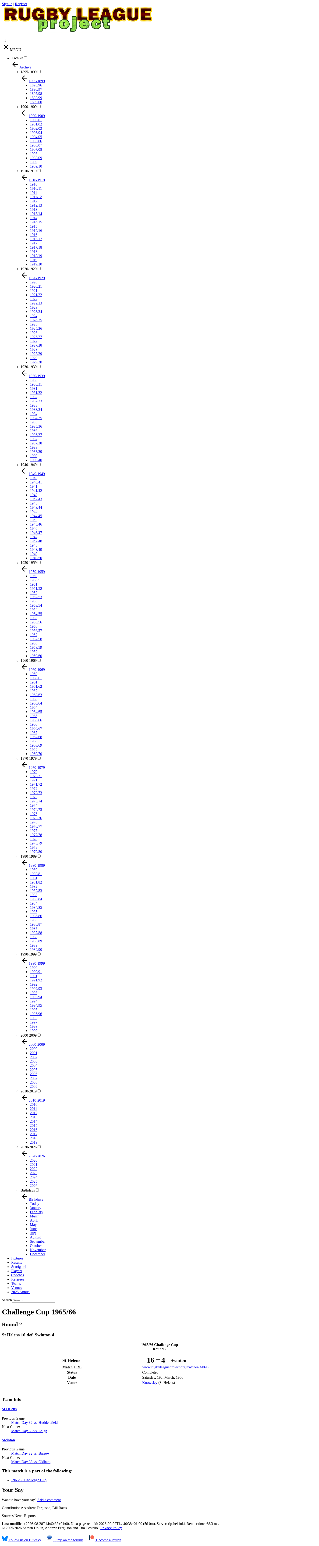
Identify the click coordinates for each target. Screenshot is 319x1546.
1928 (33, 349)
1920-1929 (29, 269)
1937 (33, 439)
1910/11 (36, 188)
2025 (33, 1181)
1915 (33, 226)
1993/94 (36, 997)
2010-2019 (29, 1091)
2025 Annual (20, 1292)
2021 (33, 1165)
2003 (33, 1061)
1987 (33, 928)
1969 (33, 750)
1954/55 (36, 614)
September (38, 1241)
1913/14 (36, 214)
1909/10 (36, 166)
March (34, 1216)
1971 (33, 780)
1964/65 (36, 712)
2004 (33, 1065)
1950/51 (36, 580)
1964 (33, 707)
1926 (33, 333)
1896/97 (36, 89)
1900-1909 (29, 107)
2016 (33, 1130)
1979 (33, 847)
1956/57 (36, 631)
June (33, 1229)
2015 (33, 1125)
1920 (33, 282)
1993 (33, 993)
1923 (33, 307)
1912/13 (36, 205)
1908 (33, 154)
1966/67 (36, 728)
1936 (33, 431)
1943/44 (36, 507)
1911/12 (36, 197)
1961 (33, 682)
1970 (33, 772)
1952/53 (36, 597)
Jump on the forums (68, 1540)
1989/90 (36, 950)
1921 (33, 291)
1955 (33, 618)
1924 (33, 316)
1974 (33, 805)
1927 (33, 341)
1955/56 (36, 622)
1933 (33, 405)
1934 (33, 414)
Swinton (8, 1440)
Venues (16, 1288)
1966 (33, 724)
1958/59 (36, 647)
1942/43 (36, 499)
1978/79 (36, 843)
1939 (33, 456)
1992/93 (36, 989)
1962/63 (36, 695)
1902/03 (36, 128)
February (36, 1212)
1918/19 (36, 256)
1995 (33, 1010)
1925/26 (36, 328)
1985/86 (36, 916)
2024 (33, 1177)
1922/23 (36, 303)
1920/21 (36, 286)
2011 (33, 1109)
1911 (33, 193)
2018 (33, 1138)
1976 (33, 822)
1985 (33, 912)
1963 (33, 699)
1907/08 (36, 149)
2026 (33, 1186)
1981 (33, 878)
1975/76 (36, 818)
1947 (33, 537)
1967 (33, 733)
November (38, 1250)
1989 (33, 945)
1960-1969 (29, 660)
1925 (33, 324)
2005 (33, 1070)
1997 (33, 1022)
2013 (33, 1117)
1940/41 (36, 482)
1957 (33, 635)
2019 (33, 1142)
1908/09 (36, 158)
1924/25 (36, 320)
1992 (33, 984)
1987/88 (36, 933)
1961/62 (36, 686)
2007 (33, 1078)
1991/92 (36, 980)
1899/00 (36, 102)
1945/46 (36, 524)
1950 (33, 576)
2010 (33, 1104)
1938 (33, 447)
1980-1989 (29, 856)
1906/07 (36, 145)
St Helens (9, 1409)
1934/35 (36, 418)
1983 (33, 895)
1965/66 (36, 720)
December (37, 1254)
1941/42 (36, 491)
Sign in (7, 4)
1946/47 (36, 533)
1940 (33, 478)
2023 (33, 1173)
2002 (33, 1057)
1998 (33, 1026)
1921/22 (36, 295)
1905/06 (36, 141)
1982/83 (36, 891)
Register (21, 4)
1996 (33, 1018)
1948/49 (36, 549)
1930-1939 (29, 367)
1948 (33, 545)
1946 (33, 528)
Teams (16, 1283)
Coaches (17, 1275)
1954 (33, 610)
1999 (33, 1031)
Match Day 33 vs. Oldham (30, 1462)
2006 (33, 1074)
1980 (33, 870)
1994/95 (36, 1005)
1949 (33, 554)
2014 (33, 1121)
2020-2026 (29, 1147)
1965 (33, 716)
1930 (33, 380)
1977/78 (36, 835)
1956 (33, 626)
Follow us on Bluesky (24, 1540)
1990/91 (36, 972)
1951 (33, 584)
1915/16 (36, 231)
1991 (33, 976)
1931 (33, 388)
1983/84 (36, 899)
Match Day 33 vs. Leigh (29, 1431)
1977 (33, 831)
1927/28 (36, 345)
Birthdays (28, 1190)
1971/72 (36, 784)
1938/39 (36, 452)
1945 (33, 520)
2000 (33, 1049)
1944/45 (36, 516)
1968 (33, 741)
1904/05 (36, 137)
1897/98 (36, 94)
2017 (33, 1134)
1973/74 (36, 801)
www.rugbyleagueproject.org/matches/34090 (175, 1367)
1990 (33, 968)
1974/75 (36, 810)
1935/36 (36, 426)
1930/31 (36, 384)
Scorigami (18, 1267)
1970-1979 (29, 758)
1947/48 (36, 541)
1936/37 (36, 435)
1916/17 (36, 239)
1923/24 (36, 312)
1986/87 (36, 924)
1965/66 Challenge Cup (28, 1480)
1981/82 (36, 882)
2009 (33, 1086)
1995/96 (36, 1014)
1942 (33, 495)
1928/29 (36, 354)
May (33, 1225)
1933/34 (36, 410)
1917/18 (36, 247)
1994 (33, 1001)
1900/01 (36, 120)
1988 (33, 937)
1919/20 (36, 264)
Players (16, 1271)
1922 (33, 299)
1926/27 (36, 337)
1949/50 (36, 558)
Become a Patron (108, 1540)
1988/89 (36, 941)
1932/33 (36, 401)
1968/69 (36, 745)
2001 (33, 1053)
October (36, 1246)
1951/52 (36, 588)
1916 (33, 235)
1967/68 (36, 737)
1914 (33, 218)
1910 (33, 184)
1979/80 (36, 852)
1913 (33, 209)
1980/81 (36, 874)
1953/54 (36, 605)
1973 (33, 797)
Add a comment (49, 1500)
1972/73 (36, 793)
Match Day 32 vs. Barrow (30, 1453)
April (34, 1220)
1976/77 (36, 826)
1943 (33, 503)
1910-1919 (29, 171)
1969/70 (36, 754)
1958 (33, 643)
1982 (33, 886)
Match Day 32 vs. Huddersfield (34, 1422)
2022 (33, 1169)
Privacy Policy (111, 1528)
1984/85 (36, 907)
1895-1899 (29, 72)
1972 (33, 789)
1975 (33, 814)
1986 (33, 920)
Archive (17, 58)
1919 (33, 260)
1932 (33, 397)
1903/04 (36, 133)
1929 (33, 358)
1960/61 (36, 678)
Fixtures (17, 1258)
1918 (33, 252)
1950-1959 (29, 563)
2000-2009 (29, 1035)
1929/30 (36, 362)
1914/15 (36, 222)
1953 (33, 601)
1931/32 (36, 393)
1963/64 (36, 703)
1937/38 (36, 443)
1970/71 (36, 776)
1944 (33, 512)
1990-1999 (29, 954)
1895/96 (36, 85)
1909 (33, 162)
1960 (33, 674)
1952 (33, 593)
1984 (33, 903)
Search (7, 1300)
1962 (33, 691)
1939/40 (36, 460)
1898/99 (36, 98)
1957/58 (36, 639)
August (35, 1237)
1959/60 (36, 656)
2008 (33, 1082)
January (35, 1208)
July (33, 1233)
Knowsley (149, 1383)
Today (34, 1204)
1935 (33, 422)
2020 (33, 1160)
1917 (33, 243)
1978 (33, 839)
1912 (33, 201)
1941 (33, 486)
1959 (33, 652)
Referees (17, 1279)
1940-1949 (29, 465)
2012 (33, 1113)
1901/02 (36, 124)
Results (16, 1262)
